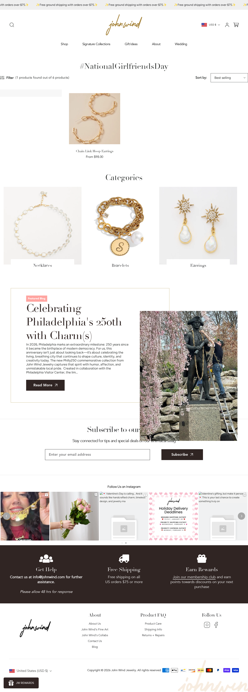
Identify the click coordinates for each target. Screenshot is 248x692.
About (156, 44)
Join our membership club (194, 577)
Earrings (198, 265)
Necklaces (42, 265)
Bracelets (120, 265)
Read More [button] (42, 385)
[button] (64, 44)
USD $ (212, 24)
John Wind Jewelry (123, 670)
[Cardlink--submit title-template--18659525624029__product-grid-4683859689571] (94, 118)
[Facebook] (216, 625)
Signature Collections (96, 44)
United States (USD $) (32, 671)
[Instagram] (207, 625)
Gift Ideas (131, 44)
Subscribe (179, 455)
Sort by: (201, 77)
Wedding (181, 44)
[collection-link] (43, 226)
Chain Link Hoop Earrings (94, 151)
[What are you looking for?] (12, 25)
